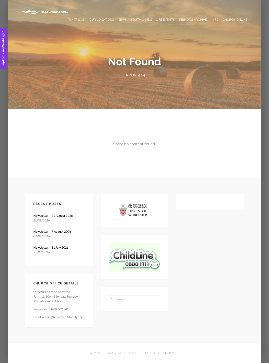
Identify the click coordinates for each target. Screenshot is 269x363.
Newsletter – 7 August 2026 (52, 231)
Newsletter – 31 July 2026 (51, 247)
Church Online (235, 19)
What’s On (76, 19)
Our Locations (101, 19)
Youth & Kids (141, 19)
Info (215, 19)
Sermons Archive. (193, 19)
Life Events (165, 19)
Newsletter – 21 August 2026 (53, 215)
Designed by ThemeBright (160, 353)
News (122, 19)
